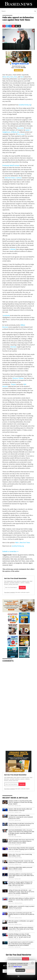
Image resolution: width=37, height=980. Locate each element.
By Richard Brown (18, 903)
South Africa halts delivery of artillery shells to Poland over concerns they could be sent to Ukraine (21, 900)
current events (14, 557)
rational (25, 563)
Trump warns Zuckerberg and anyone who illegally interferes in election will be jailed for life (21, 914)
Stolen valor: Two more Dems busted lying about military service (20, 855)
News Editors (14, 23)
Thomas (13, 384)
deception (23, 557)
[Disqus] (18, 684)
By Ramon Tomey (18, 870)
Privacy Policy (17, 966)
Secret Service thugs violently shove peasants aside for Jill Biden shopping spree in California (21, 848)
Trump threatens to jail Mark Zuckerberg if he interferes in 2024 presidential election (21, 824)
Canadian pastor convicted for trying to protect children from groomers (21, 907)
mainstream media (8, 561)
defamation (6, 559)
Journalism (21, 559)
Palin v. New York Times (22, 542)
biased (14, 555)
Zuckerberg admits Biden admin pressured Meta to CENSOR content (20, 868)
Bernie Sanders (21, 134)
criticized (13, 249)
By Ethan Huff (17, 805)
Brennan (13, 347)
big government (22, 555)
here (4, 77)
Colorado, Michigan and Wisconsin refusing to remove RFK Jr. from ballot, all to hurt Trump (20, 928)
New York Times (20, 561)
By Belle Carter (18, 812)
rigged (30, 563)
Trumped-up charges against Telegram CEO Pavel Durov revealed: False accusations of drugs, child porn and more (20, 883)
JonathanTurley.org (25, 105)
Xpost (10, 565)
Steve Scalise (20, 128)
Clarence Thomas (18, 378)
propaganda (18, 563)
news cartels (30, 561)
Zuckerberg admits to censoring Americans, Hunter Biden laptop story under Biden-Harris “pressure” (21, 875)
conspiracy (5, 557)
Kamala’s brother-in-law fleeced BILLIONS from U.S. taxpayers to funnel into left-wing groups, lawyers (20, 802)
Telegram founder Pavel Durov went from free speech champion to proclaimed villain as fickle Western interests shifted (21, 841)
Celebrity (31, 555)
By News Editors (18, 857)
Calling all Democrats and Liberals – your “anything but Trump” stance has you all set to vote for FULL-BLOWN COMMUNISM (21, 891)
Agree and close (20, 970)
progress (10, 563)
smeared (5, 565)
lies (31, 559)
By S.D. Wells (17, 895)
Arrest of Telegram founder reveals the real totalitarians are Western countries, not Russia (21, 861)
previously (6, 315)
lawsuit (27, 559)
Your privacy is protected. (9, 592)
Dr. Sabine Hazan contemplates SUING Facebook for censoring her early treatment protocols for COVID (20, 817)
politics (4, 563)
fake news (13, 559)
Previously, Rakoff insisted (10, 165)
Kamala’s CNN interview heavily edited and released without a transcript (20, 809)
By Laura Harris (18, 827)
